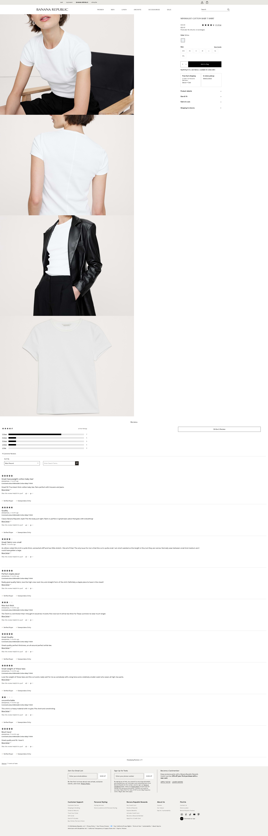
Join (189, 82)
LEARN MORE (177, 782)
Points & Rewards (132, 808)
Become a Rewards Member (135, 816)
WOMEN (100, 9)
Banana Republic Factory (187, 810)
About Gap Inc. (156, 826)
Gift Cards (71, 816)
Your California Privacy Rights (122, 826)
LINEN (124, 9)
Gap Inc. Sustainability (164, 810)
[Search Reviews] (77, 463)
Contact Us (183, 805)
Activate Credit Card (133, 813)
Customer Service (73, 805)
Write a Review (219, 429)
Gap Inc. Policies (121, 828)
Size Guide (217, 47)
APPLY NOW (165, 782)
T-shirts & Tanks (13, 763)
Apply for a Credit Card (134, 818)
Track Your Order (73, 813)
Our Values (160, 808)
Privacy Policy (135, 786)
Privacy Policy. (85, 783)
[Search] (228, 9)
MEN (113, 9)
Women (4, 763)
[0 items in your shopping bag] (207, 2)
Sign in (184, 82)
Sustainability (147, 826)
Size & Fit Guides (73, 818)
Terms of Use (137, 826)
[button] (67, 215)
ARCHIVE (137, 9)
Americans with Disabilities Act (77, 828)
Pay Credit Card (131, 805)
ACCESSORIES (154, 9)
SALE (169, 9)
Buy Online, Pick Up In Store (76, 821)
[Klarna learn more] (199, 69)
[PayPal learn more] (190, 69)
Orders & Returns (73, 810)
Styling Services (99, 805)
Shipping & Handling (74, 808)
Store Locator (184, 808)
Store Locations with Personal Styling (105, 808)
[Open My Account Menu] (202, 2)
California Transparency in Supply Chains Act (101, 828)
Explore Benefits (132, 810)
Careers (159, 805)
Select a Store (207, 78)
